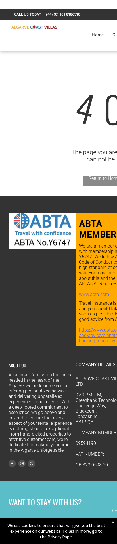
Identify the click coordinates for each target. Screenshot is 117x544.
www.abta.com (94, 294)
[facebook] (12, 464)
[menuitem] (97, 35)
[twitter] (31, 464)
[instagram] (22, 464)
